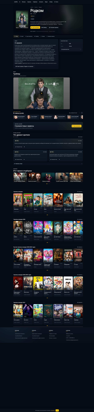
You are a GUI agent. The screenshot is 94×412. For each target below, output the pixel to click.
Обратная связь (70, 333)
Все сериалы (79, 191)
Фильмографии (52, 335)
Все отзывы (80, 136)
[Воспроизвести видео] (41, 93)
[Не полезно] (24, 147)
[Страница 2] (48, 242)
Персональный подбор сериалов (38, 338)
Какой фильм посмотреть (20, 333)
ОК (57, 410)
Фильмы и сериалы (52, 338)
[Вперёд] (82, 113)
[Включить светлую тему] (20, 2)
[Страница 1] (47, 242)
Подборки (35, 1)
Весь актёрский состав (73, 112)
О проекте (68, 335)
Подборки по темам (53, 333)
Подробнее (53, 410)
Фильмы (24, 1)
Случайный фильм (18, 335)
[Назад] (79, 113)
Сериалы (29, 1)
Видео (46, 1)
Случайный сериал (35, 335)
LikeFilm (16, 1)
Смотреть (41, 1)
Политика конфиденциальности (72, 340)
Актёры (50, 1)
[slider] (42, 31)
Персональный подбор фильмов (21, 338)
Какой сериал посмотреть (37, 333)
